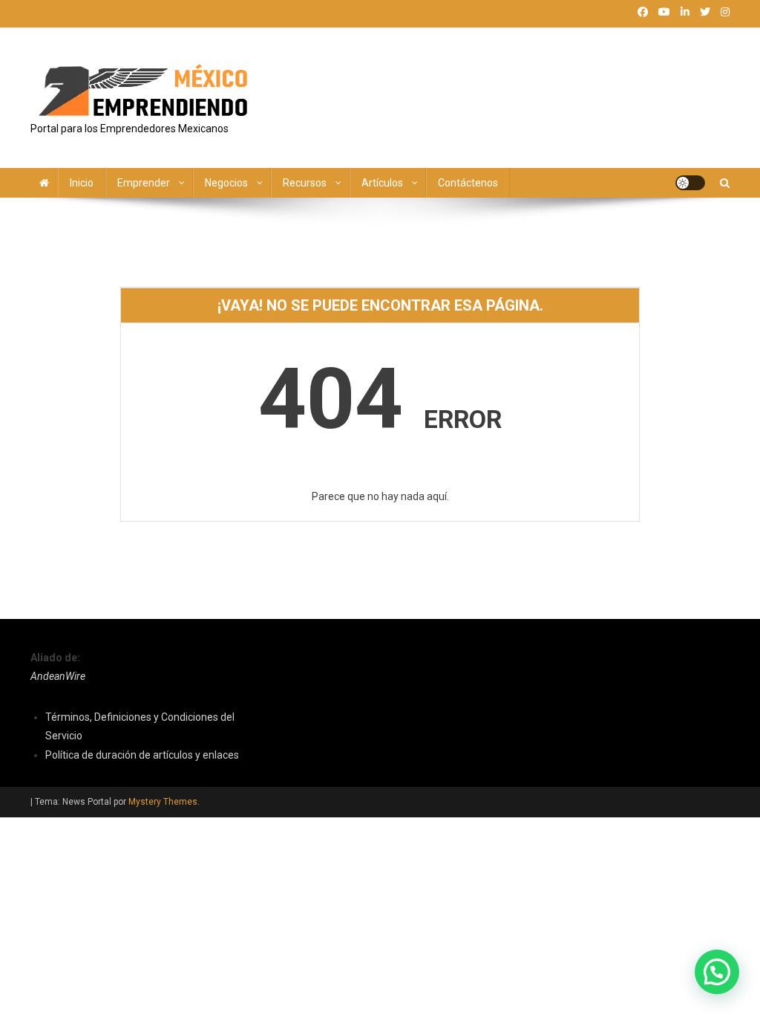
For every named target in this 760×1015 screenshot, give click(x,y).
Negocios (226, 183)
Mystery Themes (162, 802)
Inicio (82, 183)
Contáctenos (468, 183)
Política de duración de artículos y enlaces (142, 755)
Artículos (382, 183)
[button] (717, 972)
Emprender (143, 183)
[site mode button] (690, 182)
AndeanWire (57, 676)
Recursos (305, 183)
